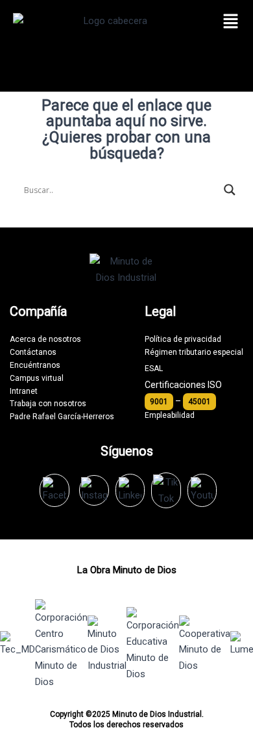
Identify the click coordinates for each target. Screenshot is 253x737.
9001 (159, 401)
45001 (199, 401)
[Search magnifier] (230, 190)
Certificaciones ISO (183, 385)
